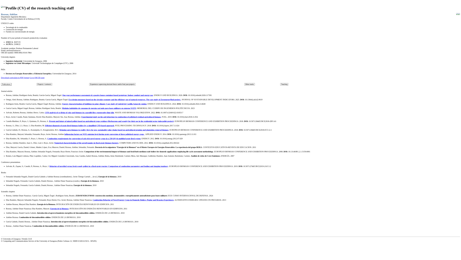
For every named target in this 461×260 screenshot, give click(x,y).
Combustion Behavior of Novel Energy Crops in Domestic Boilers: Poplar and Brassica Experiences (133, 200)
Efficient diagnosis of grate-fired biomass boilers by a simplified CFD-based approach (79, 126)
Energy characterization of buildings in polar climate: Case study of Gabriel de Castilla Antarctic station (104, 104)
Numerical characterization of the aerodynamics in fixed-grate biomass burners (86, 143)
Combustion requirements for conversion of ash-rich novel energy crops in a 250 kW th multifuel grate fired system (94, 139)
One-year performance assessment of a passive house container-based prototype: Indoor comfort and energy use (107, 95)
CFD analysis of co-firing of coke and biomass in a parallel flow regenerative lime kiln (79, 113)
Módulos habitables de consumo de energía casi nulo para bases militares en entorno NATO (99, 108)
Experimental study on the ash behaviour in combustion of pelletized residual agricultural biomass (121, 117)
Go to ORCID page (37, 78)
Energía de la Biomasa (59, 209)
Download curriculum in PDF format (15, 78)
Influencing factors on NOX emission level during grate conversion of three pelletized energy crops (104, 134)
